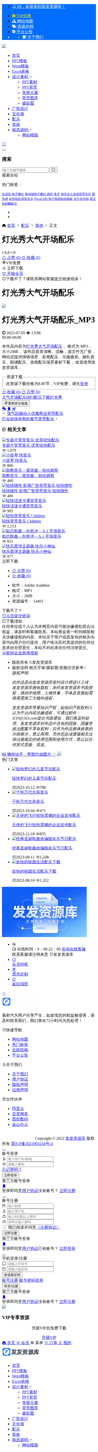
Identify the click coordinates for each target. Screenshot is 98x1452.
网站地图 (24, 21)
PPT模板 (19, 61)
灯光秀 (32, 346)
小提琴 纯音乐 (14, 460)
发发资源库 (63, 954)
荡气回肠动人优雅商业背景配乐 (35, 413)
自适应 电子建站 (13, 194)
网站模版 (30, 135)
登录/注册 (11, 1286)
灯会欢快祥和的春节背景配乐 (28, 419)
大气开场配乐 (50, 346)
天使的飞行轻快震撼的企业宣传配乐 (44, 825)
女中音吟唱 (81, 199)
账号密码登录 (31, 1280)
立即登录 (10, 1175)
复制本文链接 (18, 403)
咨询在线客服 (74, 949)
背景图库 (30, 98)
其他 (39, 225)
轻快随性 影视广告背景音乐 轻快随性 (35, 491)
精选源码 (20, 130)
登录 (84, 384)
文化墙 (18, 114)
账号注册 (10, 1280)
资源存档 (24, 26)
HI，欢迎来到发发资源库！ (41, 6)
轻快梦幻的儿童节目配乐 (34, 778)
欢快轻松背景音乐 (21, 199)
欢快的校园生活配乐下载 (34, 871)
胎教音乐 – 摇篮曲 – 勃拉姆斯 (28, 475)
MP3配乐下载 (38, 397)
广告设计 (20, 108)
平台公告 (24, 32)
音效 (16, 124)
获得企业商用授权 (22, 653)
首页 (16, 55)
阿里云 (18, 1108)
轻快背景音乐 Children (21, 521)
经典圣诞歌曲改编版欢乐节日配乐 (42, 848)
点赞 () (14, 257)
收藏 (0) (33, 257)
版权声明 (20, 1084)
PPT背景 (29, 87)
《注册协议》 (48, 1227)
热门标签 (20, 1044)
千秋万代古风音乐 (28, 801)
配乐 (16, 119)
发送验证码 (12, 1275)
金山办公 (20, 1124)
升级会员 (14, 273)
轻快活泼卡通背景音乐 (22, 506)
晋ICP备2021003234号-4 (32, 1143)
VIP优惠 (23, 16)
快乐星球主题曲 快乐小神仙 (26, 551)
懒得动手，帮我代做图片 (29, 754)
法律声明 (20, 1090)
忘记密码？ (12, 1169)
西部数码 (20, 1119)
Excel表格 (20, 71)
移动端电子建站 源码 (39, 194)
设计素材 (20, 77)
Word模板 (20, 66)
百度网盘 (20, 1114)
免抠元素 (30, 92)
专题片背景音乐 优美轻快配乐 (28, 445)
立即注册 (67, 1190)
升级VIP (49, 1337)
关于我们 (20, 1074)
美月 (57, 194)
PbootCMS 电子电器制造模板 (53, 199)
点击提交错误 (18, 616)
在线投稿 (20, 1050)
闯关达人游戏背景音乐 (76, 194)
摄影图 (28, 103)
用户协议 (20, 1079)
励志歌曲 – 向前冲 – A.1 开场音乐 (31, 536)
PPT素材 (29, 82)
